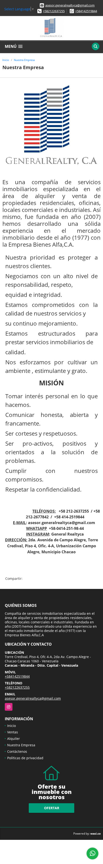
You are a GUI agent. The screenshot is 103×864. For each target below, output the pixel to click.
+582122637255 (54, 11)
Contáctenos (17, 751)
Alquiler (13, 738)
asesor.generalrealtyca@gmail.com (70, 5)
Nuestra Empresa (24, 60)
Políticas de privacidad (25, 758)
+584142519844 (86, 11)
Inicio (5, 60)
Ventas (12, 732)
